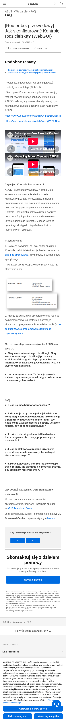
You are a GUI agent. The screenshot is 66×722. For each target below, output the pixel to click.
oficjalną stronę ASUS (16, 254)
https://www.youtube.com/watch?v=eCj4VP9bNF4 (32, 121)
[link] (33, 4)
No (33, 540)
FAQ (33, 11)
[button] (4, 3)
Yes (17, 540)
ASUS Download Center (20, 508)
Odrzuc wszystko (17, 716)
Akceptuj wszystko (48, 716)
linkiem (51, 518)
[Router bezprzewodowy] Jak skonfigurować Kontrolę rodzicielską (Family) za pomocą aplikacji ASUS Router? (32, 71)
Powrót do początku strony (31, 630)
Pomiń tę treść (1, 9)
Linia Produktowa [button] (10, 652)
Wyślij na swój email (19, 48)
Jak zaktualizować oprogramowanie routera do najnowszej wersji (33, 329)
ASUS (8, 11)
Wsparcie (21, 11)
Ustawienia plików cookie (33, 708)
